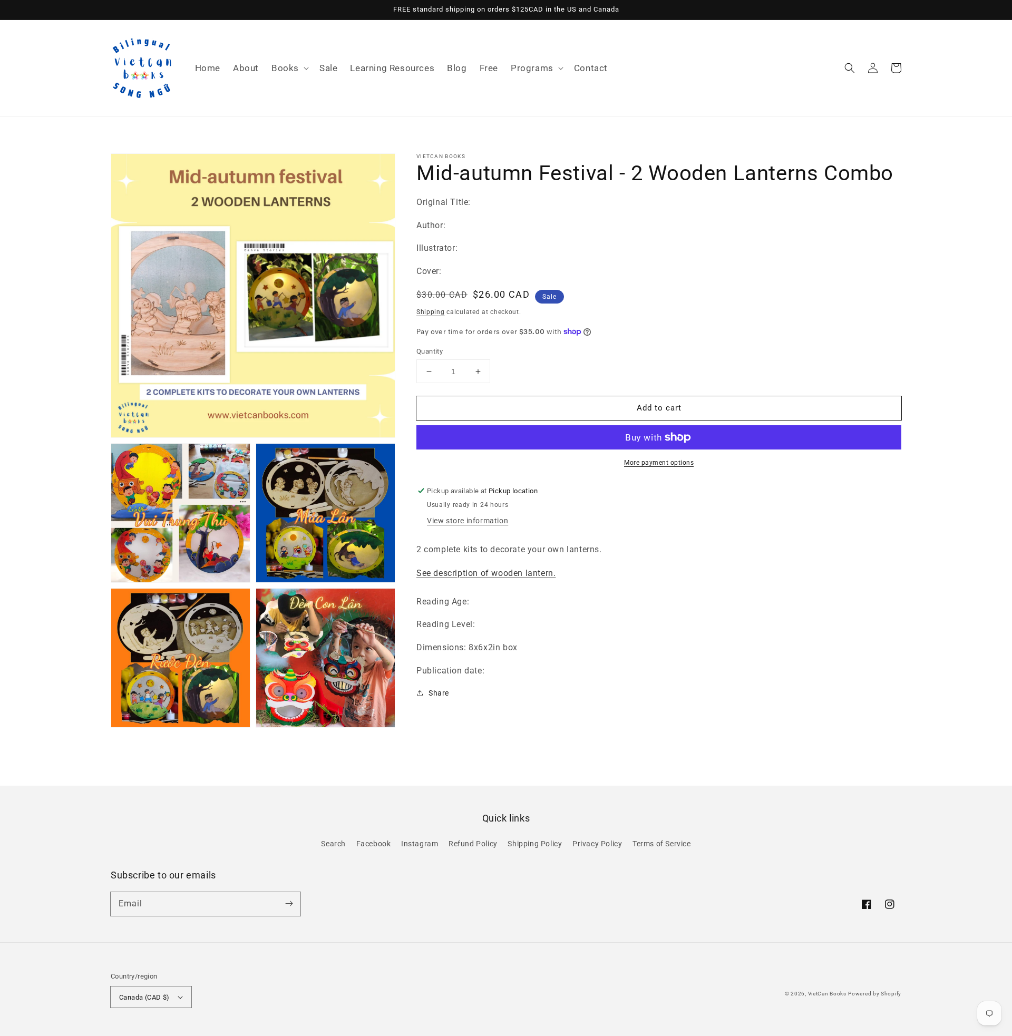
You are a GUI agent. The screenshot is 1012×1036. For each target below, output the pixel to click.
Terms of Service (661, 843)
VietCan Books (827, 993)
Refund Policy (473, 843)
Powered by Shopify (874, 993)
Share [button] (439, 693)
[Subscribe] (288, 903)
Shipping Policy (535, 843)
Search (333, 843)
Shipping (430, 312)
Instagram (419, 843)
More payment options (659, 462)
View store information (467, 520)
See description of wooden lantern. (486, 573)
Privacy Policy (597, 843)
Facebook (373, 843)
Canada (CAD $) (144, 997)
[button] (289, 68)
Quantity (429, 351)
